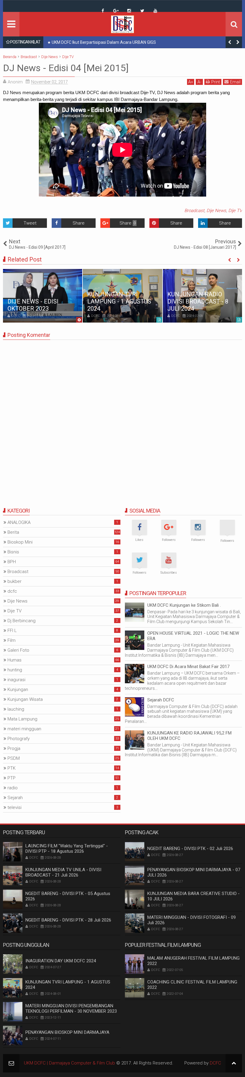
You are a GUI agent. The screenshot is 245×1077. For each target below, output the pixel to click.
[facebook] (103, 11)
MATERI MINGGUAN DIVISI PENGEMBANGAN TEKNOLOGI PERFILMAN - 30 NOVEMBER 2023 (71, 1008)
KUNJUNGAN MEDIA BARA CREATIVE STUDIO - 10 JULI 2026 (193, 896)
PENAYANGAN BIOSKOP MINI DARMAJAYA (67, 1032)
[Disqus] (122, 418)
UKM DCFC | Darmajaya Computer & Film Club (69, 1063)
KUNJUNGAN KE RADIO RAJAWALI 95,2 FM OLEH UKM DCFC (189, 735)
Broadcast (194, 210)
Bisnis (13, 552)
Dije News (216, 210)
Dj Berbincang (21, 620)
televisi (14, 807)
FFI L (12, 630)
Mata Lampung (22, 719)
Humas (14, 660)
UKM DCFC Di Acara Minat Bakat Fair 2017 (188, 666)
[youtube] (155, 11)
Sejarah (15, 797)
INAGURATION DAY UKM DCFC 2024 (60, 961)
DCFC (215, 1063)
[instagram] (129, 11)
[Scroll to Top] (234, 1063)
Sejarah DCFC (160, 700)
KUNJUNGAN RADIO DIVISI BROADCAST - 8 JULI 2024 (197, 301)
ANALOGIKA (18, 522)
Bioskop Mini (20, 542)
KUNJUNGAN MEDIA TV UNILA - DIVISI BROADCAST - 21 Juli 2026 (63, 872)
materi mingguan (24, 729)
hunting (14, 670)
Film (11, 640)
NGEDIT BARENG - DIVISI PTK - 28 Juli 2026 (68, 920)
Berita (13, 532)
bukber (14, 581)
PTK (11, 768)
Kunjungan (17, 689)
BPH (11, 561)
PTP (11, 778)
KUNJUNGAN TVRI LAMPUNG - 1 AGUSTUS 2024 (119, 301)
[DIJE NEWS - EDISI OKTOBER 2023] (42, 296)
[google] (116, 11)
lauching (15, 709)
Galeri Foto (18, 650)
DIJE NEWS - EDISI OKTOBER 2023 (33, 305)
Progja (13, 748)
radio (12, 787)
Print (215, 82)
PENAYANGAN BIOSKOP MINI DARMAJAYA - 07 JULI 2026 (193, 872)
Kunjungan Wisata (25, 699)
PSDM (13, 758)
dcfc (12, 591)
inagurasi (16, 679)
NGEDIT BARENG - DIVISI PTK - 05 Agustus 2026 (67, 896)
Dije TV (235, 210)
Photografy (18, 738)
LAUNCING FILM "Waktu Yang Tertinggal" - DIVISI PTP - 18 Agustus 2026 (66, 848)
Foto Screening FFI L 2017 (75, 42)
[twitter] (142, 11)
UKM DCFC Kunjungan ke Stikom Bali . (184, 605)
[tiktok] (90, 6)
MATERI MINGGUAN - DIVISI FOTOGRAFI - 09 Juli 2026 (191, 920)
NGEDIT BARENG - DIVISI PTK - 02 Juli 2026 (190, 848)
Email (235, 82)
